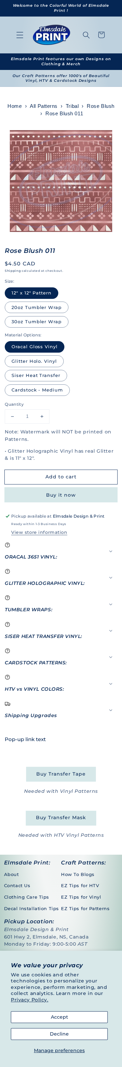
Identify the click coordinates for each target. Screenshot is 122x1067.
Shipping (13, 270)
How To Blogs (78, 874)
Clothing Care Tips (26, 897)
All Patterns (44, 106)
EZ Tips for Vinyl (81, 897)
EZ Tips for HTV (80, 885)
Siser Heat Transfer (36, 375)
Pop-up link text (25, 739)
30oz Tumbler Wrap (37, 321)
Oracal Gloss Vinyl (35, 346)
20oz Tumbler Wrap (37, 307)
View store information (39, 532)
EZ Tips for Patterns (85, 908)
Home (14, 106)
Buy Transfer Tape (60, 774)
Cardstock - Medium (37, 390)
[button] (20, 34)
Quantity (14, 404)
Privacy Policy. (29, 1000)
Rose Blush (101, 106)
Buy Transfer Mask (61, 817)
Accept (59, 1017)
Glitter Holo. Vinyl (34, 361)
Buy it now (61, 495)
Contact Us (17, 885)
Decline (59, 1034)
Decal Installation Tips (31, 908)
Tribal (72, 106)
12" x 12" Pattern (32, 292)
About (11, 874)
